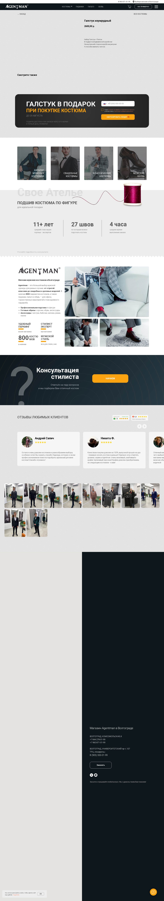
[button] (143, 6)
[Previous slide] (139, 426)
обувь (100, 7)
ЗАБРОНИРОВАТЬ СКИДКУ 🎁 (118, 117)
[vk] (91, 775)
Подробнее (16, 895)
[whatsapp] (95, 775)
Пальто (91, 7)
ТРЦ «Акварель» (97, 752)
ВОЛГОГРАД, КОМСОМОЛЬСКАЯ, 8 (106, 736)
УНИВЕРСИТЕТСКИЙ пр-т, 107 (116, 749)
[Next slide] (144, 426)
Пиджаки (80, 7)
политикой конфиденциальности (123, 111)
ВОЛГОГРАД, (96, 749)
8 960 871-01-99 (124, 2)
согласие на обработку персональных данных (121, 109)
